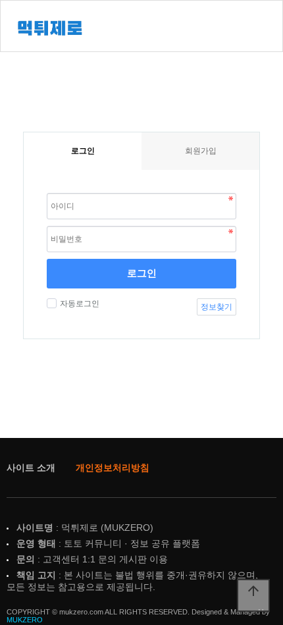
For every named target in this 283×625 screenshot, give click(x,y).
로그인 (142, 273)
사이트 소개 (31, 467)
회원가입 (201, 150)
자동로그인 (79, 303)
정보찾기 (216, 307)
